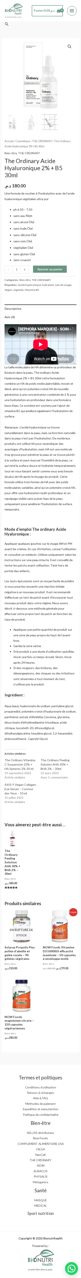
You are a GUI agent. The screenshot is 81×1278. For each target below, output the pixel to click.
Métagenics (40, 1182)
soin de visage (63, 284)
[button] (6, 24)
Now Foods (40, 1138)
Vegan (8, 289)
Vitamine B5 (32, 289)
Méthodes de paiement (40, 1103)
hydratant (48, 284)
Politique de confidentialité (40, 1114)
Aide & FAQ (40, 1098)
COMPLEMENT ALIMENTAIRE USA (40, 1144)
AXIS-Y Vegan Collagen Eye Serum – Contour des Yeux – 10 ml (20, 789)
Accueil (9, 141)
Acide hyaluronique (29, 284)
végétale (18, 289)
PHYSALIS (41, 1176)
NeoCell (40, 1155)
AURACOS (40, 1171)
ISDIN (40, 1165)
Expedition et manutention (40, 1109)
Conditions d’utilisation (40, 1087)
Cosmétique (22, 141)
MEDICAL (40, 1205)
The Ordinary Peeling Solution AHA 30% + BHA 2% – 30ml (55, 764)
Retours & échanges (40, 1092)
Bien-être (11, 153)
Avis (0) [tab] (10, 317)
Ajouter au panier (49, 269)
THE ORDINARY (42, 141)
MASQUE (40, 1200)
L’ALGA (40, 1149)
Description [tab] (13, 308)
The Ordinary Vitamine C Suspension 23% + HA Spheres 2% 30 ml (20, 764)
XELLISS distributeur (40, 1133)
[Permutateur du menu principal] (72, 11)
